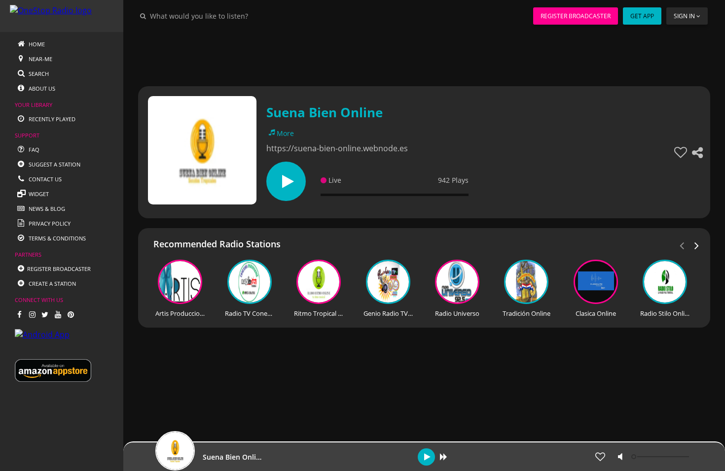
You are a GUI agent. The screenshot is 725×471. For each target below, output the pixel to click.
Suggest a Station (53, 164)
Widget (38, 194)
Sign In (684, 16)
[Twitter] (44, 314)
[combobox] (229, 15)
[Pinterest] (70, 314)
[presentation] (696, 244)
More (285, 133)
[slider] (661, 457)
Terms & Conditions (56, 238)
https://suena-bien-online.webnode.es (337, 148)
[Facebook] (19, 314)
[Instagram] (32, 314)
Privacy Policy (49, 223)
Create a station (51, 283)
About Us (41, 88)
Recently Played (51, 119)
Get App (642, 16)
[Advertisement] (424, 54)
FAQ (33, 149)
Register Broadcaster (576, 16)
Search (38, 73)
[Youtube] (57, 314)
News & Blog (46, 208)
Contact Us (44, 179)
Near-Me (39, 59)
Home (36, 44)
